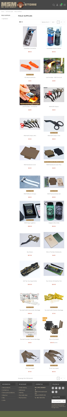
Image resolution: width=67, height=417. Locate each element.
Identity (21, 392)
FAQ (3, 397)
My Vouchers (22, 397)
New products (6, 387)
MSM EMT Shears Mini (30, 135)
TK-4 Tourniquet (29, 368)
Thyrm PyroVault (54, 339)
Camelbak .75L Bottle (30, 48)
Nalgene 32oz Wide (54, 223)
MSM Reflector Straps (30, 194)
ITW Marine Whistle (29, 77)
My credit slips (23, 395)
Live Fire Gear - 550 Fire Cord (54, 77)
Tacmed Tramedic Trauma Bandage (30, 339)
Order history (23, 387)
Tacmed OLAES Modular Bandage (54, 310)
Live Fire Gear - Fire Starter (30, 106)
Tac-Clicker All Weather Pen (54, 281)
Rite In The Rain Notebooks (54, 252)
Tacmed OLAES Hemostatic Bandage (30, 310)
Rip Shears (30, 252)
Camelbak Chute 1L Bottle (54, 48)
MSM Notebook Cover (30, 164)
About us (4, 395)
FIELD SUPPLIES (5, 15)
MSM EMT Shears (54, 106)
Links (3, 400)
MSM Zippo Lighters (30, 223)
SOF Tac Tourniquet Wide (30, 281)
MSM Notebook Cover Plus (53, 164)
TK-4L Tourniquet (54, 368)
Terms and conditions (8, 392)
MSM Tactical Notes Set (54, 194)
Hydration (5, 18)
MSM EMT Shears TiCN (54, 135)
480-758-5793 (41, 397)
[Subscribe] (64, 401)
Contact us (5, 390)
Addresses (22, 390)
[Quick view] (30, 46)
